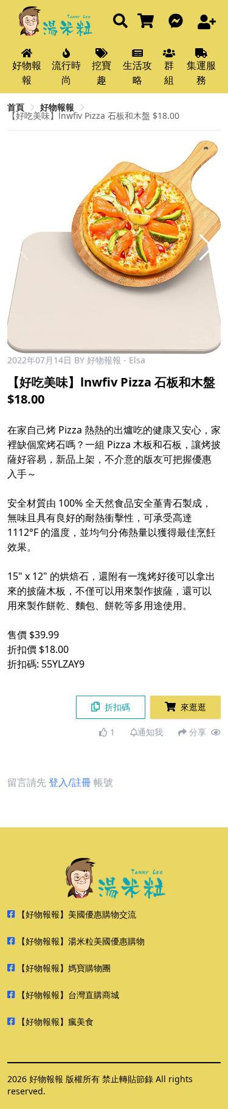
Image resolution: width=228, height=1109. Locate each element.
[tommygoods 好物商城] (148, 21)
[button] (206, 247)
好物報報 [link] (57, 107)
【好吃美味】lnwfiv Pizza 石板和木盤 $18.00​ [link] (93, 115)
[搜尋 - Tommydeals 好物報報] (120, 21)
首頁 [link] (15, 107)
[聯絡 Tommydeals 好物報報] (178, 21)
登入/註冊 (70, 782)
